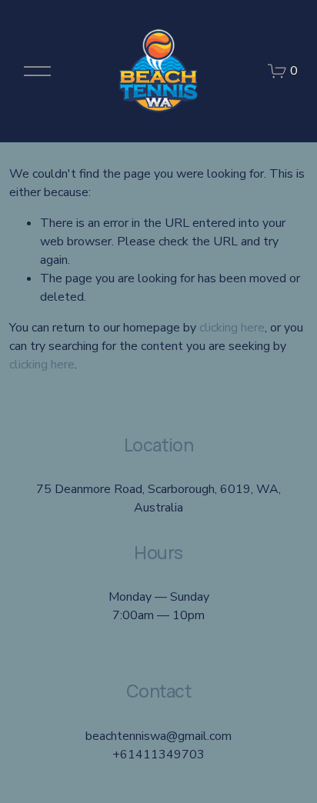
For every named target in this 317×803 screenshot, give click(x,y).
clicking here (232, 327)
